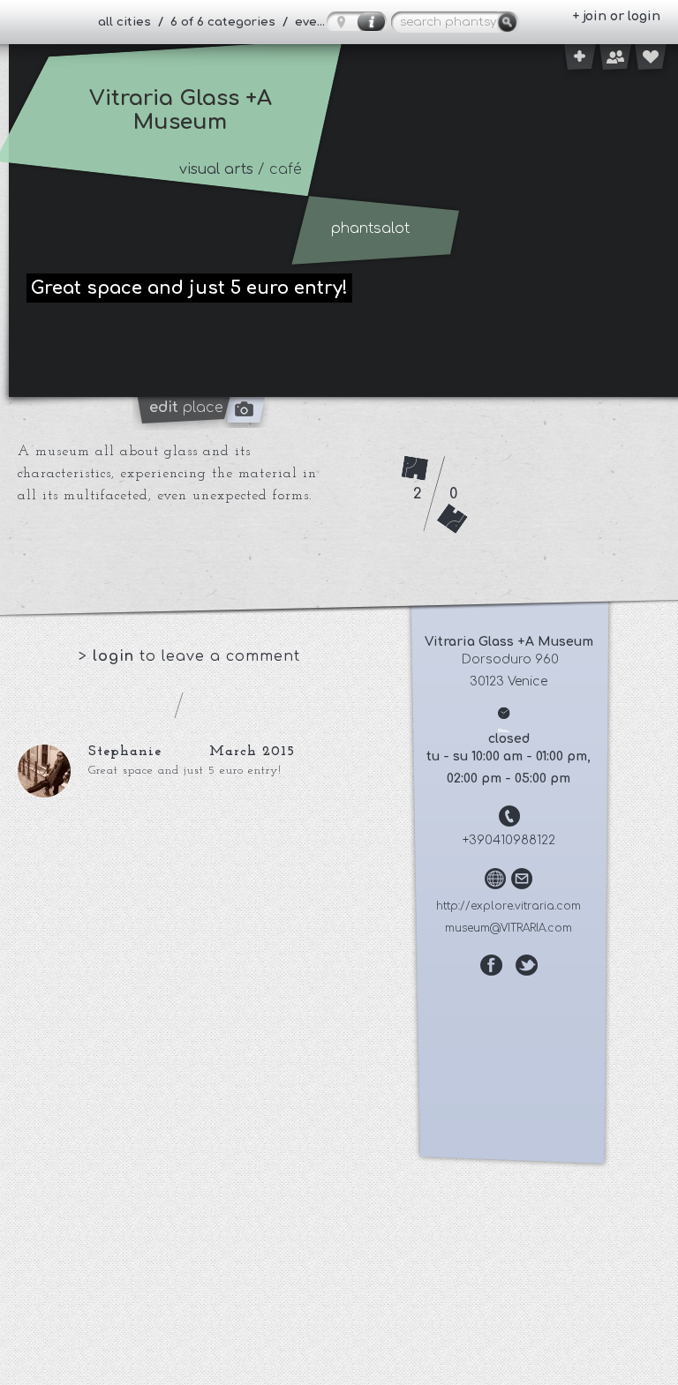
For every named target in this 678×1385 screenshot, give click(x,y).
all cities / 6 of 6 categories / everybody (219, 22)
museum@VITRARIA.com (508, 928)
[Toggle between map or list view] (357, 21)
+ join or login (616, 16)
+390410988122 (509, 840)
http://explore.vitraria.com (508, 906)
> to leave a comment (189, 656)
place (186, 408)
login (116, 656)
